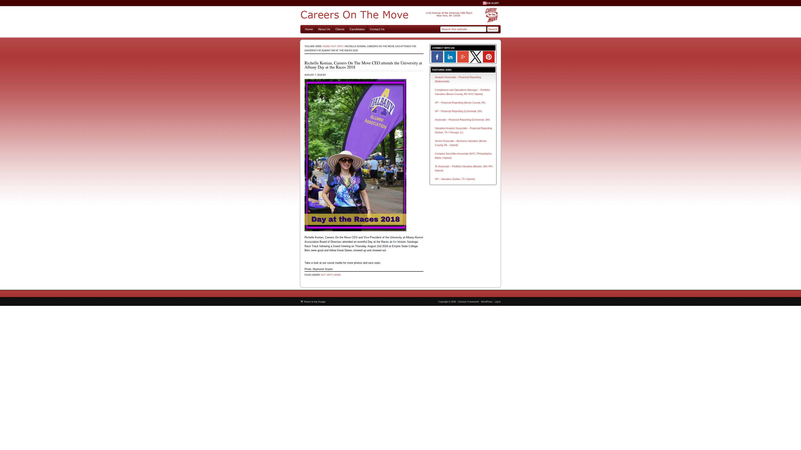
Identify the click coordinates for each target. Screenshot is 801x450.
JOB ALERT (492, 3)
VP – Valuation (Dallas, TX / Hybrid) (455, 179)
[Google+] (463, 61)
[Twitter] (476, 62)
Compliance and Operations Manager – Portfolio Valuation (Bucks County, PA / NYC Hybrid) (462, 92)
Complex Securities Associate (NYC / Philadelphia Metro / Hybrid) (463, 155)
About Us (324, 29)
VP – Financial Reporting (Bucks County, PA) (460, 102)
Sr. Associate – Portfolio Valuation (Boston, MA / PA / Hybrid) (464, 168)
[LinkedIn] (450, 61)
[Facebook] (437, 61)
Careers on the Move (400, 14)
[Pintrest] (489, 61)
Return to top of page (314, 301)
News (337, 275)
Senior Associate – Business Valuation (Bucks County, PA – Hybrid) (461, 143)
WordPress (486, 301)
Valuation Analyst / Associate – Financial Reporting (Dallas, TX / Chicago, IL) (463, 130)
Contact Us (377, 29)
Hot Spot (327, 275)
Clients (339, 29)
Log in (498, 301)
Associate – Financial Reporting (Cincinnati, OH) (462, 119)
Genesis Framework (468, 301)
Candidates (357, 29)
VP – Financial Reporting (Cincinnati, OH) (458, 111)
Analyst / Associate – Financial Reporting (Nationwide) (458, 79)
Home (309, 29)
